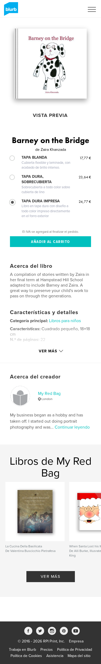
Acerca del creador (35, 377)
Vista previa (50, 115)
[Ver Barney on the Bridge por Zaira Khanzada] (50, 64)
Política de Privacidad (74, 649)
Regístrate (69, 9)
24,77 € (85, 201)
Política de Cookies (26, 655)
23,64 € (85, 177)
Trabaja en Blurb (22, 649)
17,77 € (85, 157)
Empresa (76, 641)
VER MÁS (51, 576)
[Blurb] (10, 11)
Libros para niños (65, 321)
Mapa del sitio (79, 655)
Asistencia (54, 655)
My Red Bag (49, 393)
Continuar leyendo (72, 427)
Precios (46, 649)
